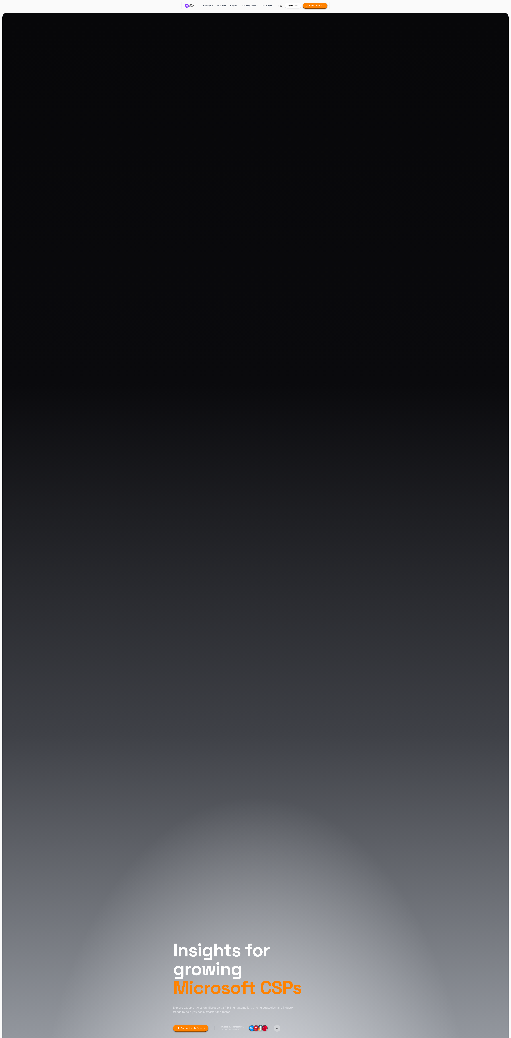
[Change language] (280, 5)
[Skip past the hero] (277, 1028)
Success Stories (249, 5)
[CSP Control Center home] (189, 5)
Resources (267, 5)
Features (221, 5)
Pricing (233, 5)
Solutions (208, 5)
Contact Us (293, 5)
